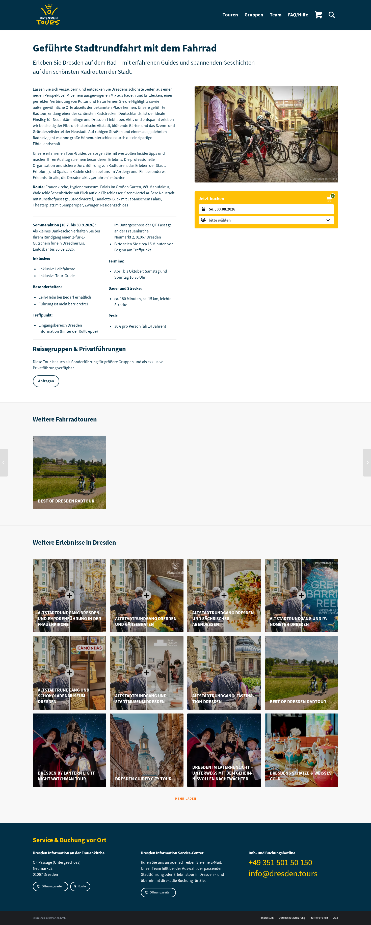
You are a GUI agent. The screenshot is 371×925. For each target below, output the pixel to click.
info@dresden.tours (283, 873)
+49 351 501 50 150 (280, 862)
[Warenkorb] (318, 15)
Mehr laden (185, 799)
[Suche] (331, 15)
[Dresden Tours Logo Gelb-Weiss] (49, 15)
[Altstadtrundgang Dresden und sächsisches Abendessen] (367, 463)
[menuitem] (230, 15)
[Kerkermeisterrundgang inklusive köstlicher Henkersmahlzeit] (4, 463)
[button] (266, 220)
